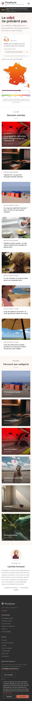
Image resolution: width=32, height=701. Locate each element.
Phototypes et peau (11, 205)
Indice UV (4, 629)
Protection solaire (11, 172)
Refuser (9, 696)
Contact (4, 645)
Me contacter (8, 675)
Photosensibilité (6, 631)
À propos (4, 640)
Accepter (23, 696)
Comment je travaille (7, 642)
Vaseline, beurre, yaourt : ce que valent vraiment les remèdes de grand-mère (15, 245)
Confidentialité (6, 650)
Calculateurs (5, 656)
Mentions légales (7, 648)
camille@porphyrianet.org (10, 668)
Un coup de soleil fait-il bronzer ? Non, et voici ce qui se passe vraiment (15, 210)
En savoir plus (7, 692)
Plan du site (5, 653)
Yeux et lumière (6, 623)
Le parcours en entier (11, 587)
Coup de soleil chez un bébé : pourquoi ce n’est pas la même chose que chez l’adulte (15, 346)
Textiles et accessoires (8, 626)
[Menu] (28, 3)
